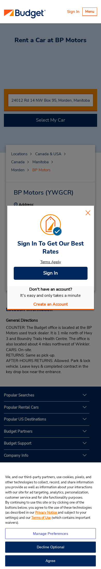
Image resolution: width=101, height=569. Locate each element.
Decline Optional (50, 547)
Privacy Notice (46, 512)
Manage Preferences (50, 533)
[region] (50, 515)
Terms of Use (41, 517)
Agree (51, 561)
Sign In (73, 11)
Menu (91, 12)
